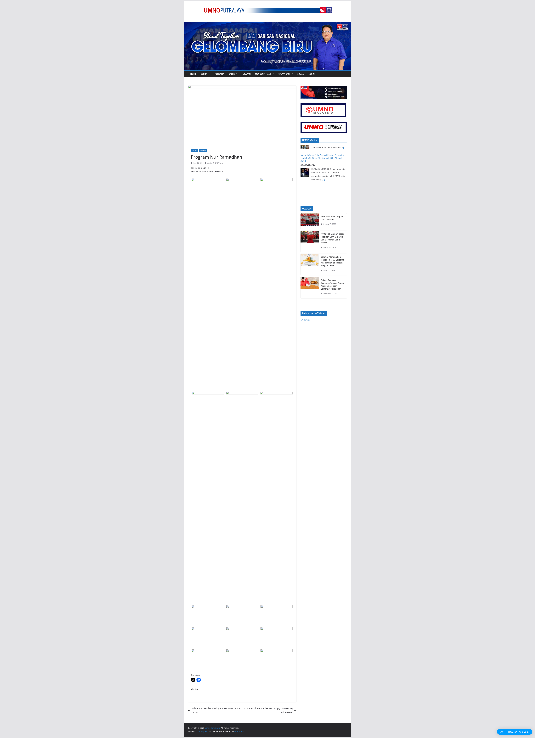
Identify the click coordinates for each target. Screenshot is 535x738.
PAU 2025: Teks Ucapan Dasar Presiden (332, 218)
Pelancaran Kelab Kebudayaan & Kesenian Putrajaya (215, 710)
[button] (208, 74)
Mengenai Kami (263, 74)
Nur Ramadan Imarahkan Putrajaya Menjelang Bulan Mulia (268, 710)
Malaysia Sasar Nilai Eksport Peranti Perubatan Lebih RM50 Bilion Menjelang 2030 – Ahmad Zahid (322, 149)
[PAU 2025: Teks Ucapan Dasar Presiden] (310, 221)
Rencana (219, 74)
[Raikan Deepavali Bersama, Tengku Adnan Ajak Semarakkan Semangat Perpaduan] (310, 287)
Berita (204, 74)
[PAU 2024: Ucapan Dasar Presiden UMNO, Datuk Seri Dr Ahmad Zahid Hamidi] (310, 241)
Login (311, 74)
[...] (323, 170)
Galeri (231, 74)
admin (209, 163)
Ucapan (247, 74)
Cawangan (284, 74)
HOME (193, 74)
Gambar (203, 150)
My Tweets (305, 319)
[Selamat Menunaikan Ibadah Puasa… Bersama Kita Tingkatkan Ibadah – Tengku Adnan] (310, 264)
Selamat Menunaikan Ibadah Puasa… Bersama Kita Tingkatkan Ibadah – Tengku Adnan (332, 261)
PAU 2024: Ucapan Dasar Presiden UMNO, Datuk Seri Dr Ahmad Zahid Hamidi (332, 238)
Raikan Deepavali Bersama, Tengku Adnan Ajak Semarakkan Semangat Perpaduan (332, 284)
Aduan (300, 74)
